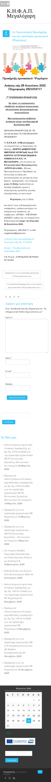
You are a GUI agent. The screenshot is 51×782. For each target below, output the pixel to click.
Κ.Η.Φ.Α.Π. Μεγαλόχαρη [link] (21, 13)
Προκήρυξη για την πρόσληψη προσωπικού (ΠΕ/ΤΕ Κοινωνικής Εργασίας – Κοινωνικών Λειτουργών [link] (17, 533)
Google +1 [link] (14, 297)
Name (8, 358)
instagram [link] (14, 778)
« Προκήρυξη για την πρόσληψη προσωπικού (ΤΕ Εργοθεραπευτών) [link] (21, 274)
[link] (6, 32)
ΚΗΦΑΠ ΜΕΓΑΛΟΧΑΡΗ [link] (29, 46)
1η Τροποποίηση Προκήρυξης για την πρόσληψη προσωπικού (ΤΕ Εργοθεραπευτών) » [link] (24, 285)
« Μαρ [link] (8, 733)
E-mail (8, 371)
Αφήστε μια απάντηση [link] (19, 303)
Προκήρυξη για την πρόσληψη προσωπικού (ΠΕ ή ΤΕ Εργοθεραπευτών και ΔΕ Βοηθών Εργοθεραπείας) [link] (18, 645)
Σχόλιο (9, 317)
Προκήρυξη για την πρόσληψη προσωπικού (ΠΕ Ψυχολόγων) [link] (18, 513)
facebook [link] (6, 297)
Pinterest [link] (18, 297)
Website (8, 384)
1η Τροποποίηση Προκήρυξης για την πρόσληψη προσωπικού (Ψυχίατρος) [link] (30, 36)
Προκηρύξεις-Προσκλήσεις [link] (31, 47)
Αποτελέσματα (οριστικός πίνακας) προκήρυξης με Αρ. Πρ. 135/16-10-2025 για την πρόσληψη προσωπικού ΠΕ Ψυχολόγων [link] (18, 591)
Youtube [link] (9, 778)
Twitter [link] (10, 297)
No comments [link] (18, 49)
